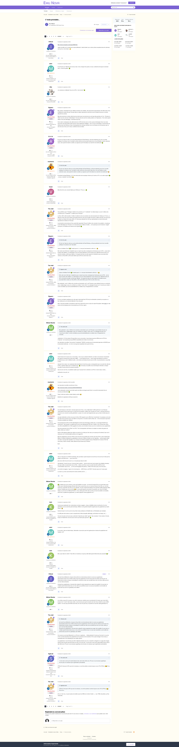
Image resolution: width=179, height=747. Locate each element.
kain (50, 502)
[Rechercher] (133, 7)
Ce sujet (128, 7)
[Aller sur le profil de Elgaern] (51, 112)
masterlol (51, 161)
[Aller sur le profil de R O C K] (51, 141)
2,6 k (51, 75)
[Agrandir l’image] (70, 48)
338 (51, 199)
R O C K (50, 136)
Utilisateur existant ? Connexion (118, 2)
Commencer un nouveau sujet (87, 30)
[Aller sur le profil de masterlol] (51, 166)
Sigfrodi (50, 654)
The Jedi (50, 209)
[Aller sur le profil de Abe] (51, 92)
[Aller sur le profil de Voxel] (51, 192)
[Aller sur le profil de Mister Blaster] (51, 328)
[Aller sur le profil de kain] (51, 507)
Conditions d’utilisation (64, 745)
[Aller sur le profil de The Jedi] (51, 214)
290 (51, 53)
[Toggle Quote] (59, 165)
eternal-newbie (132, 29)
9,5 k (51, 222)
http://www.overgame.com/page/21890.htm (67, 44)
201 (51, 99)
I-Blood (53, 23)
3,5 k (51, 121)
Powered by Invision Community (89, 739)
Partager (97, 24)
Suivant (59, 36)
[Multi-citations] (59, 58)
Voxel (50, 187)
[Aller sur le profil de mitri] (51, 68)
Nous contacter (86, 736)
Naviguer (47, 7)
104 (51, 514)
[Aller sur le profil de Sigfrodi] (51, 659)
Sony (63, 25)
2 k (51, 173)
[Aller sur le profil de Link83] (127, 35)
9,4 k (51, 667)
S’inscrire (132, 2)
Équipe (51, 11)
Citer (62, 58)
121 (51, 335)
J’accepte (131, 744)
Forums (45, 11)
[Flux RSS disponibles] (133, 732)
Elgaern (50, 107)
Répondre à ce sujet (104, 30)
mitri (50, 63)
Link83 (130, 34)
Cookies (94, 736)
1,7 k (51, 150)
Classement (69, 11)
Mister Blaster (50, 323)
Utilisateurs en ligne (59, 11)
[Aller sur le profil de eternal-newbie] (126, 30)
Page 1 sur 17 (69, 36)
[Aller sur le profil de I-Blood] (46, 24)
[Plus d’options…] (109, 42)
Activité (53, 7)
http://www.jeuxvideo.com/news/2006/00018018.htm (70, 387)
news (105, 303)
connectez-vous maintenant (90, 713)
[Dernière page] (63, 36)
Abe (51, 87)
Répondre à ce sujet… (58, 720)
